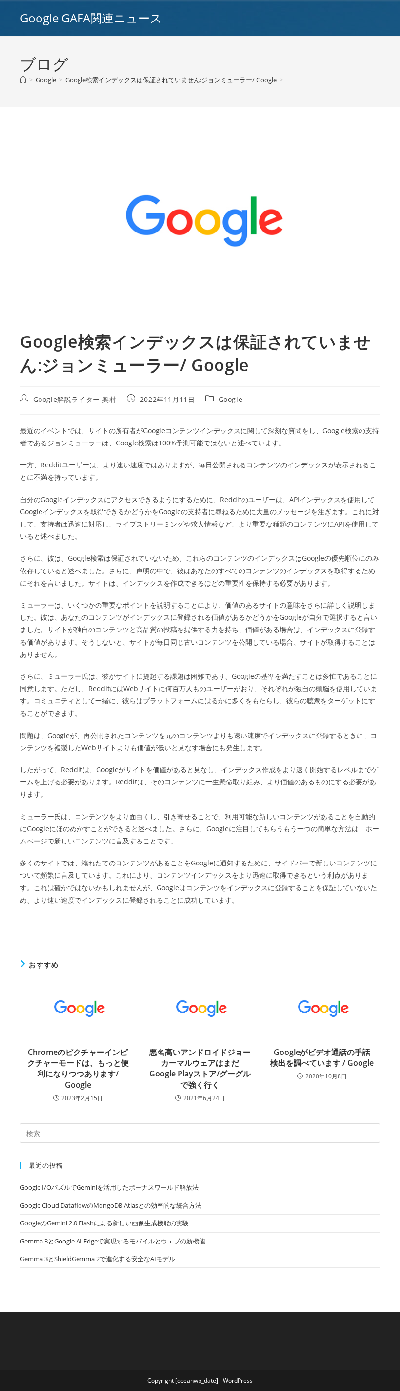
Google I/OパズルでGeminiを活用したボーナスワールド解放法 (109, 1187)
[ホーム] (23, 79)
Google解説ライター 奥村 (75, 399)
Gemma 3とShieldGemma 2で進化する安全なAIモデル (97, 1258)
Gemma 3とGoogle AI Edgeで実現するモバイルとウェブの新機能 (112, 1241)
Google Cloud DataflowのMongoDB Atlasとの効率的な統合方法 (110, 1205)
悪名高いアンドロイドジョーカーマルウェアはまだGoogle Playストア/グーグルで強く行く (200, 1068)
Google (231, 399)
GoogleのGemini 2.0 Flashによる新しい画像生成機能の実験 (104, 1223)
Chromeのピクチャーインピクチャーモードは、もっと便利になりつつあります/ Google (78, 1068)
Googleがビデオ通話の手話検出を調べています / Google (322, 1057)
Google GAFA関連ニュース (91, 18)
